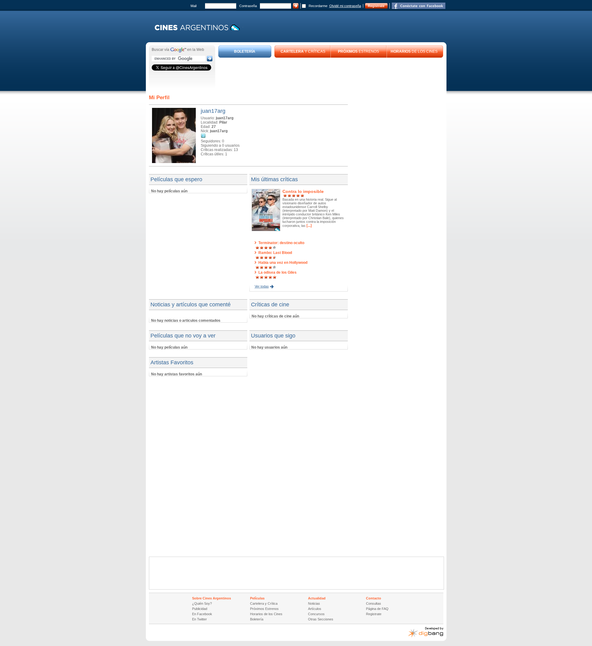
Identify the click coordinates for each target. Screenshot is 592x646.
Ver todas (262, 286)
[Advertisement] (331, 74)
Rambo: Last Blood (275, 253)
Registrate (376, 6)
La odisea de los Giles (277, 272)
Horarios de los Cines (266, 614)
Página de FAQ (377, 609)
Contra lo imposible (303, 191)
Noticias (314, 603)
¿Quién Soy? (202, 603)
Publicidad (199, 609)
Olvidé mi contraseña (345, 6)
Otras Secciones (320, 619)
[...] (309, 225)
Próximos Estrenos (264, 609)
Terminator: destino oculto (281, 243)
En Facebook (202, 614)
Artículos (314, 609)
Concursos (316, 614)
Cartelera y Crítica (264, 603)
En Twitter (199, 619)
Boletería (256, 619)
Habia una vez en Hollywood (282, 262)
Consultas (373, 603)
